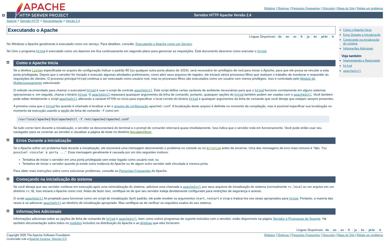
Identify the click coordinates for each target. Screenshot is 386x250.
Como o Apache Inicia (357, 30)
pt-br (324, 36)
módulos (76, 223)
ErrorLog (214, 148)
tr (333, 36)
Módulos (269, 8)
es (294, 36)
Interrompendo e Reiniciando (361, 60)
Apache (12, 21)
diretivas (146, 223)
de (279, 36)
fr (302, 36)
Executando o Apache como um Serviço (164, 44)
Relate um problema (370, 8)
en (287, 36)
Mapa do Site (346, 8)
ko (315, 36)
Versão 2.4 (73, 21)
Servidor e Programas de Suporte (297, 218)
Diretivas (283, 8)
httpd (40, 51)
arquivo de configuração (131, 106)
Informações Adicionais (358, 48)
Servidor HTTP (29, 21)
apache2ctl (143, 90)
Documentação (52, 21)
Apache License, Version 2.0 (47, 239)
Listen (37, 70)
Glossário (329, 8)
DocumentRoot (141, 132)
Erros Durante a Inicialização (361, 34)
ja (308, 36)
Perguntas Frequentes (306, 8)
